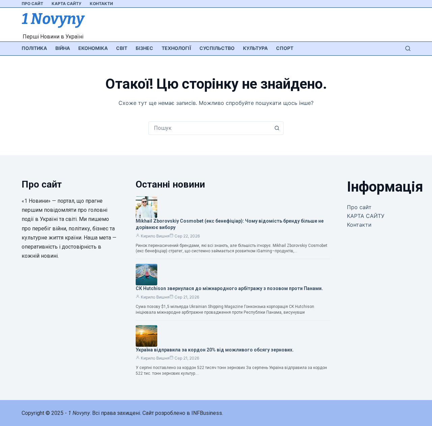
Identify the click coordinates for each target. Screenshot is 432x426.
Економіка (93, 48)
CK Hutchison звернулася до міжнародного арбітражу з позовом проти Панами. (229, 288)
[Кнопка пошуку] (276, 128)
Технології (176, 48)
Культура (255, 48)
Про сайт (32, 3)
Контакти (101, 3)
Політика (34, 48)
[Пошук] (407, 48)
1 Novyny (53, 19)
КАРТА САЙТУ (66, 3)
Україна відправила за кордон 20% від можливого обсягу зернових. (215, 349)
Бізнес (144, 48)
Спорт (284, 48)
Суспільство (217, 48)
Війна (62, 48)
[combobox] (209, 128)
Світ (121, 48)
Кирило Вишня (155, 235)
